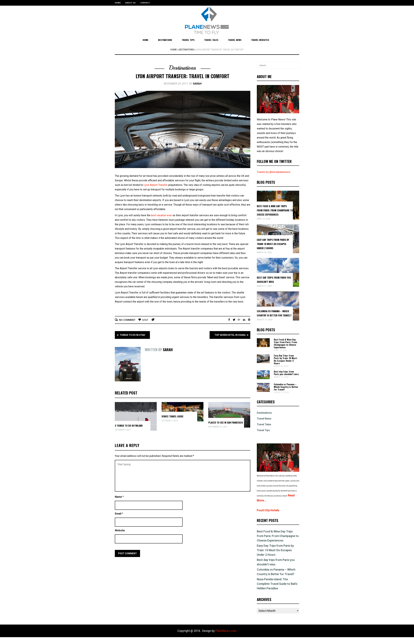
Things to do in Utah (132, 335)
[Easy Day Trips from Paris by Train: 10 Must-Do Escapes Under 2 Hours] (263, 362)
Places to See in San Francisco (225, 422)
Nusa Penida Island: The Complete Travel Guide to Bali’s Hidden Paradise (277, 584)
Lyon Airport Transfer (156, 184)
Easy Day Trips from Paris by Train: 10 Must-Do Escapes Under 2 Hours (273, 244)
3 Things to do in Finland (129, 425)
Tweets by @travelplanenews (273, 172)
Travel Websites (260, 40)
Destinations (165, 40)
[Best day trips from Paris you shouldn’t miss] (263, 378)
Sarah (197, 83)
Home (118, 3)
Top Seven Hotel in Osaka (229, 335)
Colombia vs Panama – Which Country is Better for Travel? (286, 386)
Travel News (234, 40)
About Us (130, 3)
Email (119, 513)
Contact (145, 3)
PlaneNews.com (226, 630)
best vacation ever (161, 215)
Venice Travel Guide (172, 416)
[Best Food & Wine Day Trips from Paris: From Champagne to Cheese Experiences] (263, 346)
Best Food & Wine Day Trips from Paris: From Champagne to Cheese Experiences (275, 210)
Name (119, 496)
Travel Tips (188, 40)
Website (120, 530)
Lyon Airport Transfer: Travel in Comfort (182, 76)
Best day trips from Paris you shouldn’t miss (286, 373)
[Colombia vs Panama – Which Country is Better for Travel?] (263, 391)
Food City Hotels (268, 510)
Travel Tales (211, 40)
